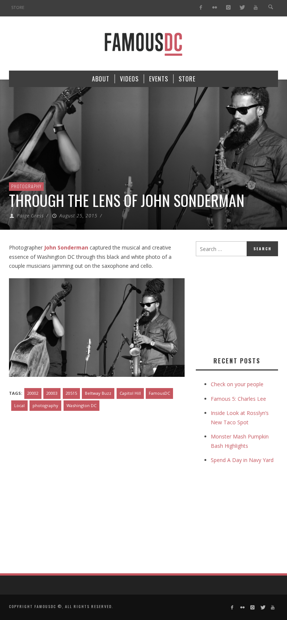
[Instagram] (228, 7)
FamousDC (159, 393)
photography (45, 405)
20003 (52, 393)
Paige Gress (30, 216)
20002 (32, 393)
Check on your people (238, 384)
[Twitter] (242, 7)
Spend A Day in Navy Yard (242, 460)
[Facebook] (201, 7)
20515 (71, 393)
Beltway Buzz (98, 393)
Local (19, 405)
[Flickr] (215, 7)
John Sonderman (66, 247)
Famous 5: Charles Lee (238, 398)
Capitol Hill (130, 393)
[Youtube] (256, 7)
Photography (26, 186)
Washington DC (81, 405)
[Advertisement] (241, 304)
